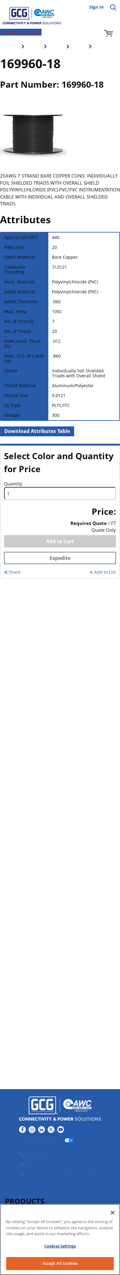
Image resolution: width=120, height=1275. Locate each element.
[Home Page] (27, 12)
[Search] (113, 7)
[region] (60, 1239)
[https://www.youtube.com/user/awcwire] (60, 1129)
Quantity (13, 483)
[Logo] (60, 1109)
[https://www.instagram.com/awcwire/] (32, 1129)
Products (24, 1201)
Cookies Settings (60, 1246)
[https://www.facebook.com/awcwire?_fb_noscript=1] (22, 1129)
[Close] (112, 1212)
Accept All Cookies (60, 1263)
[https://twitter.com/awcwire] (51, 1129)
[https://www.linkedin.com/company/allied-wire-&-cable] (41, 1129)
